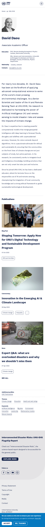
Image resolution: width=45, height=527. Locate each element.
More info (38, 518)
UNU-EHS (12, 11)
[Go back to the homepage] (6, 3)
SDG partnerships (8, 258)
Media (4, 499)
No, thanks (20, 523)
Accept (6, 523)
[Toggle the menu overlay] (41, 3)
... (27, 313)
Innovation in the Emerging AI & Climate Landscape (22, 300)
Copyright (5, 494)
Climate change (8, 313)
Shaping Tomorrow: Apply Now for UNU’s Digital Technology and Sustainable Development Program (21, 241)
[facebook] (3, 472)
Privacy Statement (9, 486)
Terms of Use (7, 490)
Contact (5, 503)
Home (3, 11)
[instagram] (17, 472)
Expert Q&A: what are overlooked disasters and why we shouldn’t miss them (20, 357)
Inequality (19, 313)
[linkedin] (8, 472)
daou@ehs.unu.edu (15, 68)
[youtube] (13, 472)
